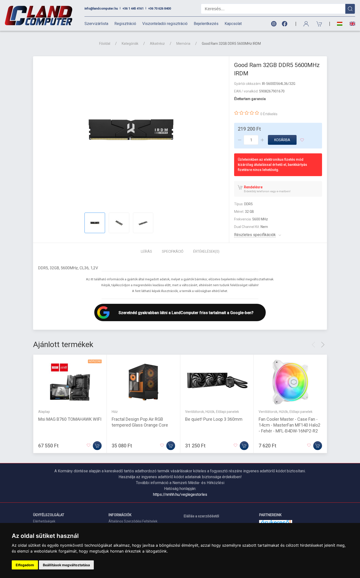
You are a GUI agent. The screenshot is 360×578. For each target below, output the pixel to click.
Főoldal (104, 43)
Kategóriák (130, 43)
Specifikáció (172, 251)
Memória (183, 43)
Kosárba (282, 140)
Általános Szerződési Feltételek (132, 521)
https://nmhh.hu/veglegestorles (180, 494)
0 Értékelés (268, 114)
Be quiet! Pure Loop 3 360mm (213, 419)
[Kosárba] (97, 445)
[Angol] (350, 24)
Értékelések (206, 251)
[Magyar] (339, 24)
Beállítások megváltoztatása (66, 565)
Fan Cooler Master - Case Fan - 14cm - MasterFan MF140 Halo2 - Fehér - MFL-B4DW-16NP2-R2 (289, 425)
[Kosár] (319, 24)
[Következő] (323, 344)
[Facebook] (285, 24)
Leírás (146, 251)
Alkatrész (157, 43)
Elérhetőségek (44, 521)
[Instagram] (273, 24)
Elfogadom (25, 565)
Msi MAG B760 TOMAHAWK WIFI (69, 419)
